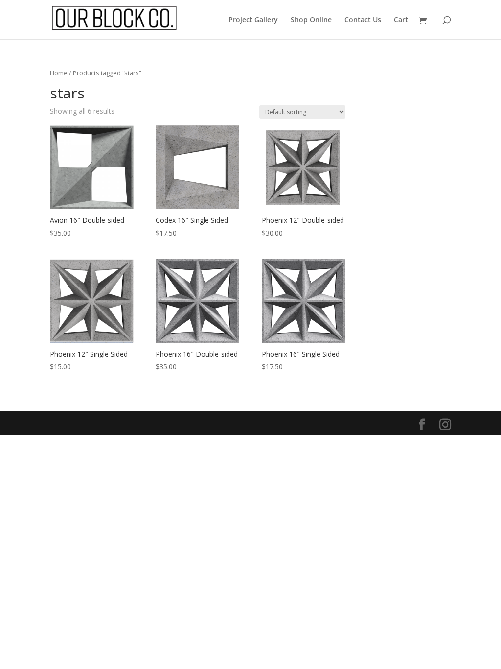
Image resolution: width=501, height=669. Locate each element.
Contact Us (362, 20)
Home (59, 73)
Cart (401, 20)
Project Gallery (253, 20)
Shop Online (311, 20)
